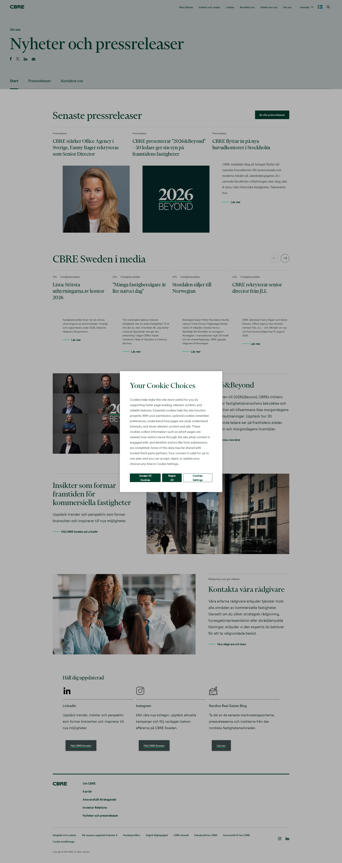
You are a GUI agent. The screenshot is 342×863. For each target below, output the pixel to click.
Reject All (172, 477)
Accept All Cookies (145, 477)
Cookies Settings (198, 477)
